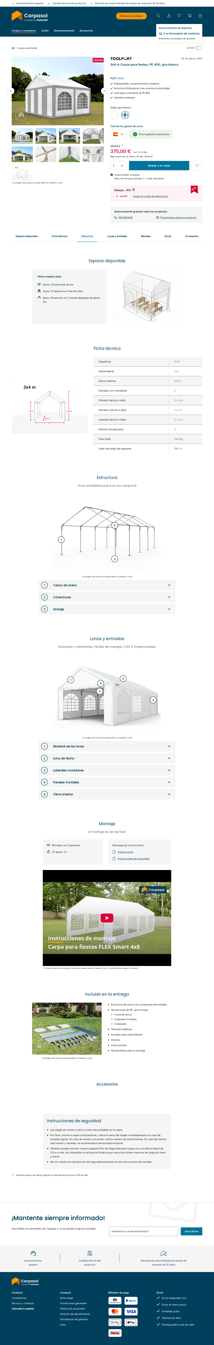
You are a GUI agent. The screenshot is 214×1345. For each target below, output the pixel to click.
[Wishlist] (179, 16)
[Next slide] (104, 91)
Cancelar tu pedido (23, 1309)
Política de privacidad (72, 1309)
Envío (168, 236)
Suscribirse (191, 1231)
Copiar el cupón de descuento (150, 196)
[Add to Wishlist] (197, 165)
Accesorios (191, 236)
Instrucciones (125, 852)
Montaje (146, 236)
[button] (190, 15)
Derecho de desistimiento (75, 1314)
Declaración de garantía (74, 1319)
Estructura (87, 236)
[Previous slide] (11, 91)
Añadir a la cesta (159, 165)
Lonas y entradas (117, 236)
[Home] (14, 48)
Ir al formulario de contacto (182, 33)
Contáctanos (19, 1298)
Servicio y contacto (131, 16)
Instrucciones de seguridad (133, 859)
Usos (63, 1325)
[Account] (169, 16)
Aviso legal (66, 1298)
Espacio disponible (27, 236)
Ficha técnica (59, 236)
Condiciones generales (73, 1303)
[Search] (158, 16)
